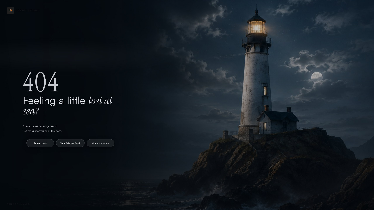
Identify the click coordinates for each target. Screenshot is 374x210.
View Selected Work (70, 143)
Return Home (40, 143)
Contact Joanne (100, 143)
